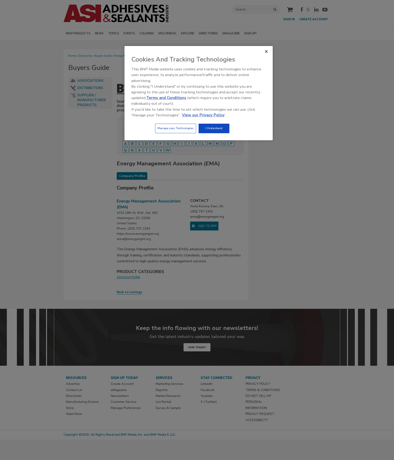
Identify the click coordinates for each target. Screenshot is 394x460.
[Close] (266, 51)
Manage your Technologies (176, 128)
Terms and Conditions (166, 97)
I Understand (214, 128)
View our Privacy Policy (203, 115)
